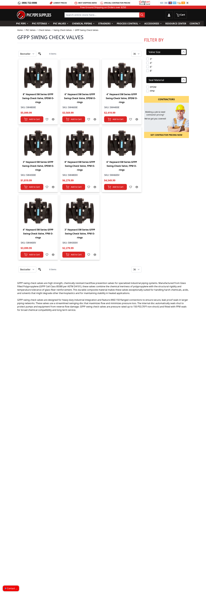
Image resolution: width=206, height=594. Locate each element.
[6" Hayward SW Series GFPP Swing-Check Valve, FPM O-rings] (122, 143)
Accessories (151, 23)
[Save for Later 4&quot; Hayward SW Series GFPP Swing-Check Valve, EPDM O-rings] (130, 119)
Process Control (127, 23)
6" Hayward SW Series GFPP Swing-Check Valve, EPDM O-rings (80, 98)
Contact (195, 23)
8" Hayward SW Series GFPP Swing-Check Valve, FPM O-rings (80, 165)
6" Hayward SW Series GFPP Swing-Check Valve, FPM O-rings (122, 165)
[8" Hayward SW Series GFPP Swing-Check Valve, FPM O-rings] (80, 143)
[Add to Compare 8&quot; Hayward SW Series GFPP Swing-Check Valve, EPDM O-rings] (53, 119)
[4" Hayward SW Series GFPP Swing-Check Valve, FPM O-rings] (38, 211)
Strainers (104, 23)
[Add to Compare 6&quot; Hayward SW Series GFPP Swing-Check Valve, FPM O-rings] (136, 186)
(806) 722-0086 (29, 2)
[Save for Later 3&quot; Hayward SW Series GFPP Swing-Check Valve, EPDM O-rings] (46, 186)
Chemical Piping (82, 23)
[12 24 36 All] (136, 54)
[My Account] (169, 14)
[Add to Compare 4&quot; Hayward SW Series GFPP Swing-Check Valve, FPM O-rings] (53, 254)
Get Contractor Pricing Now (166, 135)
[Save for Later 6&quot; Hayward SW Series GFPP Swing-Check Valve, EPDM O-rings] (88, 119)
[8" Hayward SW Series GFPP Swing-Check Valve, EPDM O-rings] (38, 75)
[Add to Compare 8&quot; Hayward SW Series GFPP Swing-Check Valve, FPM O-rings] (94, 186)
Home (20, 30)
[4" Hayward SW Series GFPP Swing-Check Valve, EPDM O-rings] (122, 75)
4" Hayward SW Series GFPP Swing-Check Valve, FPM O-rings (38, 233)
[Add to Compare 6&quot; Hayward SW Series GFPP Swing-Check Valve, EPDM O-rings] (94, 119)
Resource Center (175, 23)
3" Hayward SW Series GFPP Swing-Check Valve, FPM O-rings (80, 233)
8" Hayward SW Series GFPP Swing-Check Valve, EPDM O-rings (38, 98)
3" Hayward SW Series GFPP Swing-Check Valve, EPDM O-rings (38, 165)
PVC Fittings (39, 23)
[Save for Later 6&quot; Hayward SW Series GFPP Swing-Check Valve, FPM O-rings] (130, 186)
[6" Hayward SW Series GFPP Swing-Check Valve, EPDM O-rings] (80, 75)
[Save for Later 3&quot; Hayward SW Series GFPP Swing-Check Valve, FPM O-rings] (88, 254)
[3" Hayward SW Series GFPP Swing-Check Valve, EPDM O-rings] (38, 143)
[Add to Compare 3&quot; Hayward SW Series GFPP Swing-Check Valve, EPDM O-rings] (53, 186)
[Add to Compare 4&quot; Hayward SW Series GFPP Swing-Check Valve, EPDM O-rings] (136, 119)
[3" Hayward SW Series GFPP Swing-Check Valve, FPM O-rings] (80, 211)
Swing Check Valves (63, 30)
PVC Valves (59, 23)
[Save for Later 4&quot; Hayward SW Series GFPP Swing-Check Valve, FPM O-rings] (46, 254)
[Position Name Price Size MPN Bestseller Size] (27, 54)
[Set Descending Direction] (39, 53)
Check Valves (45, 30)
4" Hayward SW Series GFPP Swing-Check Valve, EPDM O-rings (121, 98)
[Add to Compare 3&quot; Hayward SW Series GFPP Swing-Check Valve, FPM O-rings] (94, 254)
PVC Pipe (21, 23)
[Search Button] (142, 15)
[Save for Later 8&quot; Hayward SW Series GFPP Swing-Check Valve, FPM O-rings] (88, 186)
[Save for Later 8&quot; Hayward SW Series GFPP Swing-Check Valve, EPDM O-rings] (46, 119)
